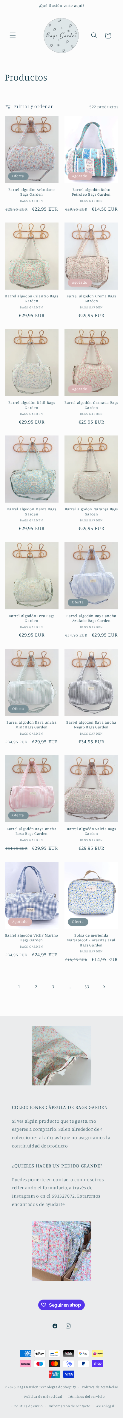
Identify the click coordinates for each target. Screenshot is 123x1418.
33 (86, 986)
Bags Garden (27, 1387)
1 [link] (19, 986)
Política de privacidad (43, 1396)
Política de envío (28, 1406)
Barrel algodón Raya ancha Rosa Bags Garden (32, 831)
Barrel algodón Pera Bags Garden (31, 618)
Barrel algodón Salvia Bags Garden (91, 831)
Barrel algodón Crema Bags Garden (91, 298)
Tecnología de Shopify (57, 1387)
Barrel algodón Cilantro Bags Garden (31, 298)
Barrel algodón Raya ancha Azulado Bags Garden (91, 618)
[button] (12, 35)
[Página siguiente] (104, 987)
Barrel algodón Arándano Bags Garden (31, 192)
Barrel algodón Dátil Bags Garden (31, 405)
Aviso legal (105, 1406)
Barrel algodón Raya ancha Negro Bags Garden (91, 724)
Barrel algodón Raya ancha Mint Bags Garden (32, 724)
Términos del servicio (86, 1396)
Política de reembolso (100, 1387)
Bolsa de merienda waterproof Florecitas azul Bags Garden (91, 940)
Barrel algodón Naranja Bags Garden (91, 511)
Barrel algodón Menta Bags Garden (31, 511)
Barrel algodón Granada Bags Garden (91, 405)
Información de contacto (69, 1406)
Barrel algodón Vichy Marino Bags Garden (31, 937)
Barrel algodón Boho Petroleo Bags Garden (91, 192)
